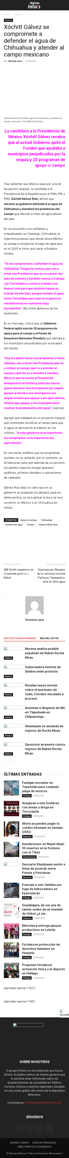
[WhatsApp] (34, 546)
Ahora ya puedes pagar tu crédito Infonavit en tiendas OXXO (42, 828)
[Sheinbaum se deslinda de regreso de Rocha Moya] (13, 730)
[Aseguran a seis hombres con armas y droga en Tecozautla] (11, 808)
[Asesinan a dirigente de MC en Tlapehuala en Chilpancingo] (13, 712)
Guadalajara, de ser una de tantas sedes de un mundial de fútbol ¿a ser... (42, 909)
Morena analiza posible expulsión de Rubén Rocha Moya (44, 653)
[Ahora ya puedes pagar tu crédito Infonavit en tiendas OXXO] (11, 829)
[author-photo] (34, 614)
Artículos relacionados (20, 638)
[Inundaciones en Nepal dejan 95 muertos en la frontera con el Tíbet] (11, 849)
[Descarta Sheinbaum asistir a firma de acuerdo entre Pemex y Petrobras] (11, 869)
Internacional (29, 857)
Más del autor (49, 638)
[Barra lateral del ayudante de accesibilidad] (64, 1013)
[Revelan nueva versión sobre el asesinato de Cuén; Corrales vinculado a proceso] (13, 689)
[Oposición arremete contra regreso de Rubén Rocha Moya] (13, 749)
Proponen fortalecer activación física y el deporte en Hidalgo (43, 969)
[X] (16, 546)
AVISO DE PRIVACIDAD (44, 1142)
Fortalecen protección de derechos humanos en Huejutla (41, 949)
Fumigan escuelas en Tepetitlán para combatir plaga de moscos (40, 787)
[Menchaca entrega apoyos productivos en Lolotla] (11, 931)
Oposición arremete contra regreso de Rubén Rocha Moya (45, 749)
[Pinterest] (25, 546)
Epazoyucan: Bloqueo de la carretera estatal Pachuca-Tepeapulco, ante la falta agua (51, 575)
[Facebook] (8, 546)
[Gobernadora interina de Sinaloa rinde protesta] (13, 671)
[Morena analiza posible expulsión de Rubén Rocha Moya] (13, 653)
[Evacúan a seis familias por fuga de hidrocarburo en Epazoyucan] (11, 890)
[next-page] (12, 763)
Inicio (6, 14)
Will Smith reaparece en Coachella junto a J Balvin (19, 573)
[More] (43, 546)
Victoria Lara (15, 61)
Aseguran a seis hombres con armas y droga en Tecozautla (40, 807)
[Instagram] (29, 1128)
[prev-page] (6, 763)
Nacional (27, 836)
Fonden (30, 524)
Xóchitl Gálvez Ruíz (48, 524)
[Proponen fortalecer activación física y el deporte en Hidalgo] (11, 970)
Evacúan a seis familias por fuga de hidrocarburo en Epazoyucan (42, 889)
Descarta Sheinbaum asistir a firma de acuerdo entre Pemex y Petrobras (43, 868)
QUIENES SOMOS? (19, 1142)
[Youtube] (50, 1128)
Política (17, 14)
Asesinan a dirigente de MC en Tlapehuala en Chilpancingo (45, 712)
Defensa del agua (14, 524)
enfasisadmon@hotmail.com (43, 1102)
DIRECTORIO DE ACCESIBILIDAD (34, 1146)
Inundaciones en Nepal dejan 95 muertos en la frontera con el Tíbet (43, 848)
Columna (27, 918)
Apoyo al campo (29, 520)
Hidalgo (26, 795)
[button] (6, 5)
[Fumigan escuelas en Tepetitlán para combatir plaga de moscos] (11, 788)
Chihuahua (46, 520)
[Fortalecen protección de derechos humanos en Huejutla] (11, 950)
